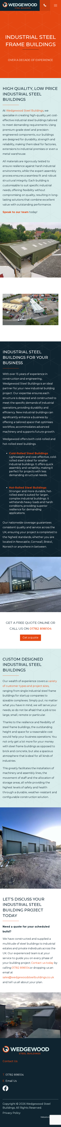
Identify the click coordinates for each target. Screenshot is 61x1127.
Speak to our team (16, 212)
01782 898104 (41, 628)
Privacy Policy (11, 1112)
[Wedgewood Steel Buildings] (20, 5)
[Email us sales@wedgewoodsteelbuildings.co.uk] (30, 1081)
